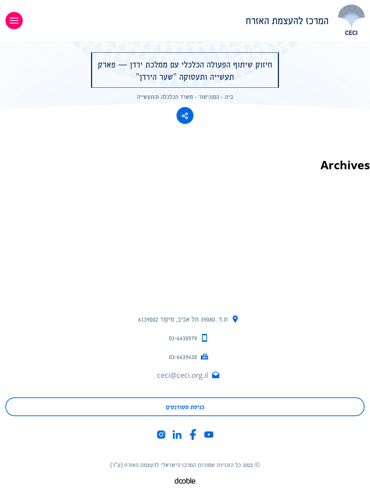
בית (229, 96)
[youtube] (209, 434)
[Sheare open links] (185, 115)
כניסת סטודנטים (185, 406)
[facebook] (193, 434)
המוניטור (209, 96)
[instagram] (161, 434)
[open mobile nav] (14, 20)
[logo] (199, 20)
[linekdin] (177, 434)
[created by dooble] (185, 482)
